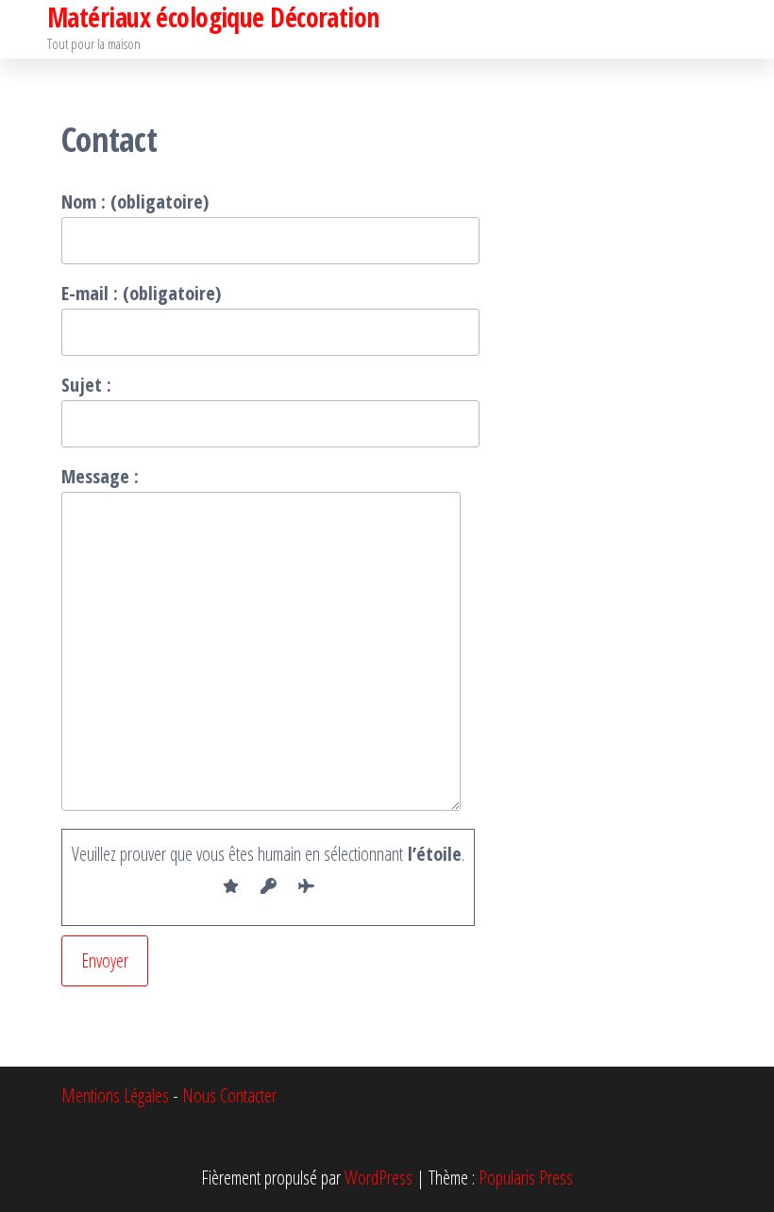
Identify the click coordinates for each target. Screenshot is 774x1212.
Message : (100, 476)
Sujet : (86, 384)
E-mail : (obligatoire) (141, 293)
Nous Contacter (229, 1095)
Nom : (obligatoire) (135, 201)
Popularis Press (526, 1177)
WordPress (378, 1177)
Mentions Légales (115, 1095)
